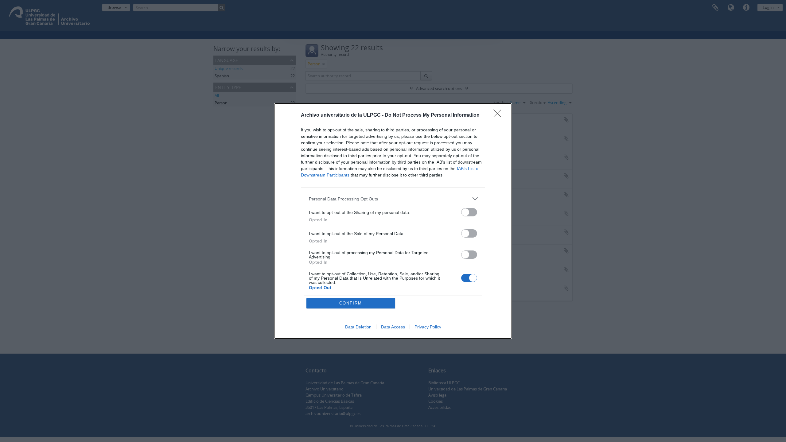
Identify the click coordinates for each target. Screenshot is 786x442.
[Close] (499, 115)
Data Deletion (358, 326)
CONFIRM (350, 303)
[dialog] (393, 221)
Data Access (393, 326)
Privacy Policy (427, 326)
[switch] (469, 212)
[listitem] (393, 199)
